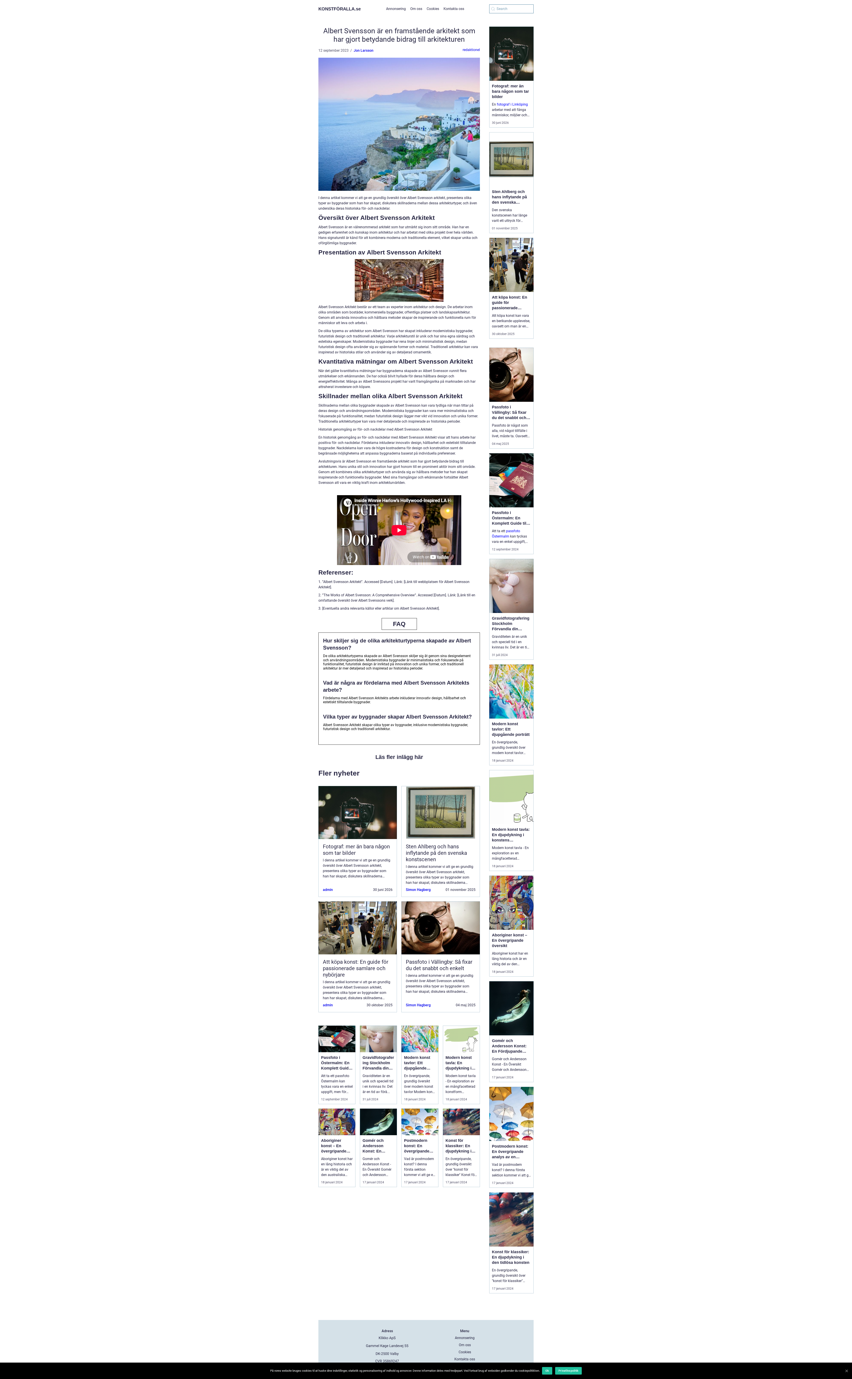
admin (328, 890)
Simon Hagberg (418, 890)
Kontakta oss (454, 9)
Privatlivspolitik (568, 1370)
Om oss (416, 9)
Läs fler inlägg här (399, 757)
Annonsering (396, 9)
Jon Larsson (363, 50)
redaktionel (471, 50)
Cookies (433, 9)
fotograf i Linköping (512, 104)
